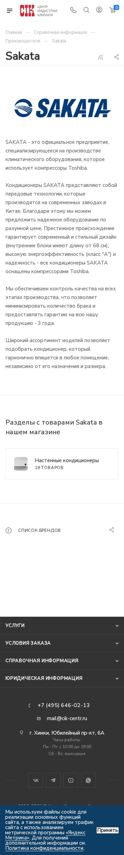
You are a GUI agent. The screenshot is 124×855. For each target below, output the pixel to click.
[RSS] (100, 57)
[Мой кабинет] (99, 10)
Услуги (15, 626)
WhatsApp (88, 780)
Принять (107, 830)
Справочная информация (42, 661)
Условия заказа (28, 643)
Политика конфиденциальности (44, 848)
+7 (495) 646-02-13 (64, 705)
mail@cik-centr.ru (67, 718)
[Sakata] (62, 109)
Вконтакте (35, 780)
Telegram (53, 780)
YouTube (70, 780)
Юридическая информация (44, 678)
